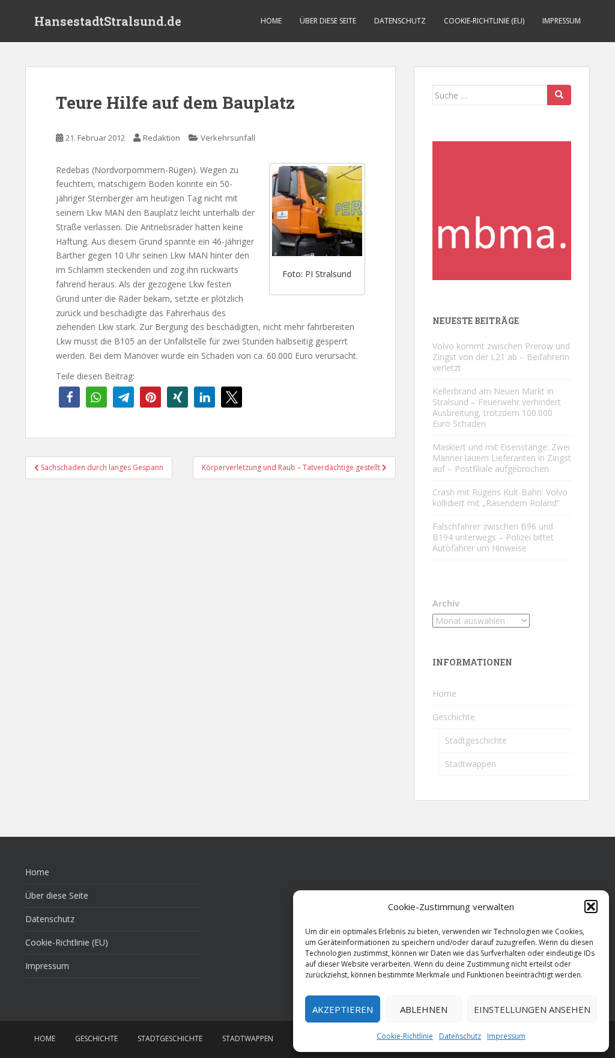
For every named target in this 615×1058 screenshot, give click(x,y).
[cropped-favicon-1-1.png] (501, 209)
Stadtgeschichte (476, 740)
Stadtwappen (470, 763)
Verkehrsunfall (228, 137)
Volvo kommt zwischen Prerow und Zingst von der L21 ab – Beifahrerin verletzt (501, 356)
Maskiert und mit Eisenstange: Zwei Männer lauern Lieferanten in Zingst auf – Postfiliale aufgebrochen (501, 457)
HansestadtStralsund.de (107, 21)
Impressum (506, 1036)
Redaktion (161, 137)
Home (271, 21)
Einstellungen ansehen (532, 1009)
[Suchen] (559, 95)
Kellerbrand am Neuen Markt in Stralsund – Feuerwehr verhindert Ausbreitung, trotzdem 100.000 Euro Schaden (496, 407)
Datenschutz (460, 1036)
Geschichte (453, 717)
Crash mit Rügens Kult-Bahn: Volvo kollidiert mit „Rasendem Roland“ (500, 497)
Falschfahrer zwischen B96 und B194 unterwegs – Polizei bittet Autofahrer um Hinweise (493, 537)
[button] (591, 907)
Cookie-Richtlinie (405, 1036)
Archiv (445, 603)
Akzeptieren (342, 1009)
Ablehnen (423, 1009)
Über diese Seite (328, 21)
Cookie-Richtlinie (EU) (484, 21)
